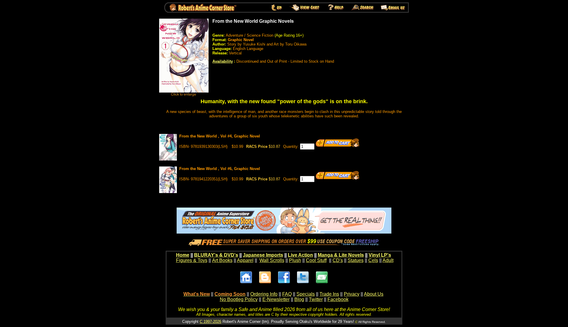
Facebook (337, 299)
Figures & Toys (191, 260)
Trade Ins (329, 294)
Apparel (245, 260)
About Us (373, 294)
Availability (222, 61)
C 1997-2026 (210, 321)
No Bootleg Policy (239, 299)
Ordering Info (263, 294)
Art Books (222, 260)
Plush (295, 260)
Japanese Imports (263, 255)
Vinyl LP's (380, 255)
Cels (373, 260)
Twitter (316, 299)
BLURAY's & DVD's (216, 255)
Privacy (351, 294)
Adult (388, 260)
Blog (299, 299)
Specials (305, 294)
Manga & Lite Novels (341, 255)
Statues (356, 260)
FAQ (287, 294)
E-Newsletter (276, 299)
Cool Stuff (316, 260)
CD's (338, 260)
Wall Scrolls (271, 260)
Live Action (300, 255)
